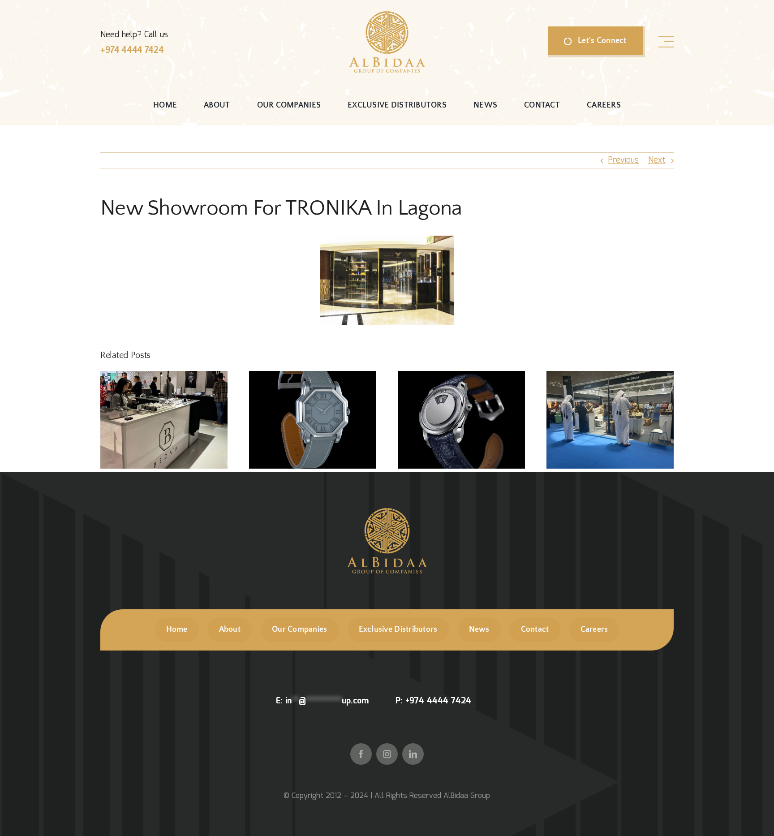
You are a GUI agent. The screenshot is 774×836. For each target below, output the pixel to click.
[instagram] (387, 754)
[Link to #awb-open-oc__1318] (666, 42)
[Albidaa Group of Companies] (387, 15)
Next (657, 160)
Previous (623, 160)
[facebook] (361, 754)
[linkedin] (413, 754)
